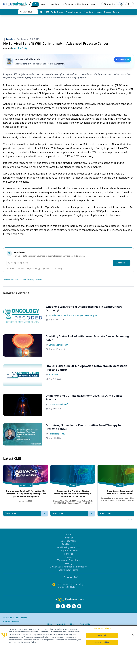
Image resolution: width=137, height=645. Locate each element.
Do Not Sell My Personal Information (68, 566)
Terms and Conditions (68, 560)
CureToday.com (68, 540)
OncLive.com (68, 544)
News (43, 4)
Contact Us (85, 624)
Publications (80, 4)
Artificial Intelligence (73, 12)
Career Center (88, 12)
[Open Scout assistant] (121, 4)
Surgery (116, 12)
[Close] (133, 635)
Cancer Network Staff (58, 345)
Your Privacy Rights (68, 569)
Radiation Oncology (103, 12)
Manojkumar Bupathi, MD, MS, (62, 315)
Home (50, 624)
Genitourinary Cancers (32, 279)
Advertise (68, 537)
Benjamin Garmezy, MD (87, 315)
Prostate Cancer (11, 279)
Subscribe (120, 262)
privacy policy (57, 268)
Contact (69, 557)
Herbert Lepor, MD (57, 433)
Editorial (68, 553)
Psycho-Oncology (57, 12)
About (68, 534)
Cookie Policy (30, 642)
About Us (61, 624)
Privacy (68, 563)
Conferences (67, 4)
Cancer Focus (26, 11)
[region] (68, 635)
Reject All (102, 635)
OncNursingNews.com (68, 547)
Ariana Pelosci (55, 374)
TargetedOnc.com (68, 550)
